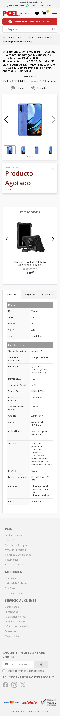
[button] (6, 119)
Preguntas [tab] (30, 294)
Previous (7, 239)
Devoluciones (12, 631)
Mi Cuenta (25, 13)
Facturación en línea (16, 616)
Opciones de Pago (15, 621)
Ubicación (10, 540)
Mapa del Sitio (12, 636)
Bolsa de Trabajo (14, 564)
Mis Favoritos (12, 588)
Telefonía (30, 37)
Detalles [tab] (11, 294)
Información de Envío (16, 626)
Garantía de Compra (16, 545)
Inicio (5, 37)
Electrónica (17, 37)
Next (53, 239)
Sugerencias (11, 611)
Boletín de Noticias (15, 593)
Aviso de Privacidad (15, 549)
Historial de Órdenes (16, 583)
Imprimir (20, 88)
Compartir (41, 88)
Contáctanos (12, 606)
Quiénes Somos (13, 535)
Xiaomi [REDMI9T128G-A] (17, 41)
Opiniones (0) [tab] (48, 294)
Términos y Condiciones (18, 554)
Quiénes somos (45, 5)
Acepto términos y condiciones (25, 671)
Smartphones (45, 37)
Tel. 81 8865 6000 (16, 5)
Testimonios (11, 559)
